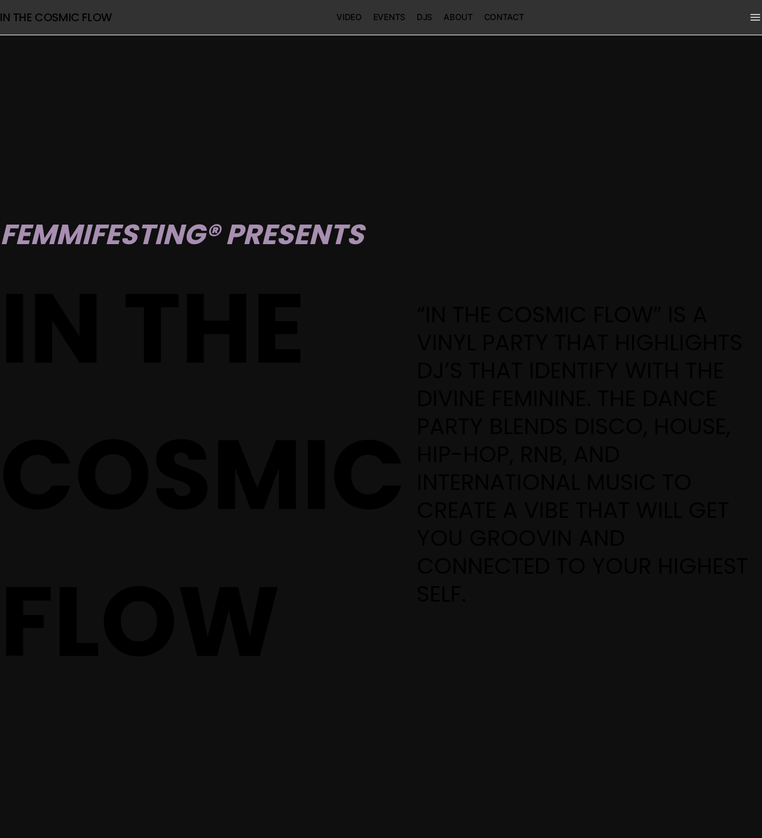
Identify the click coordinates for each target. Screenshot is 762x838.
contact (504, 17)
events (389, 17)
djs (424, 17)
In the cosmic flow (56, 17)
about (458, 17)
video (349, 17)
